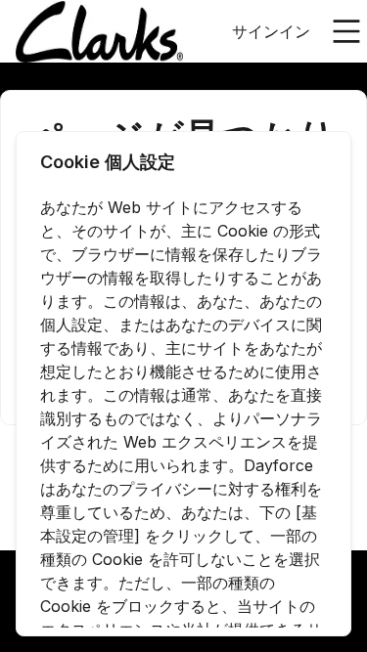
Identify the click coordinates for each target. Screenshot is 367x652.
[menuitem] (99, 32)
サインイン (271, 31)
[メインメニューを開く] (346, 31)
